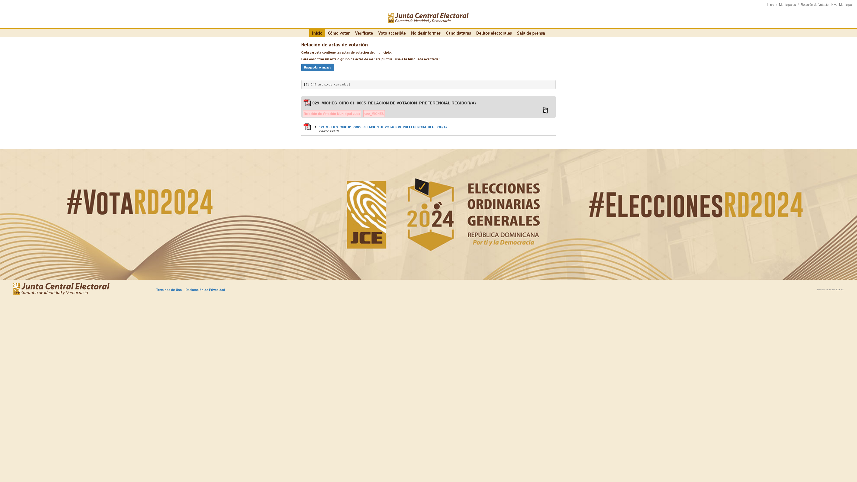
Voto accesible (392, 33)
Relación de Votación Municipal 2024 (332, 113)
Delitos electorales (494, 33)
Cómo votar (339, 33)
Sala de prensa (531, 33)
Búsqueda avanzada (317, 67)
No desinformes (426, 33)
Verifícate (364, 33)
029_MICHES (374, 113)
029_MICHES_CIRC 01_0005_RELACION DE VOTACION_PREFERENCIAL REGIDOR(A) (383, 127)
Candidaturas (458, 33)
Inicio (317, 33)
